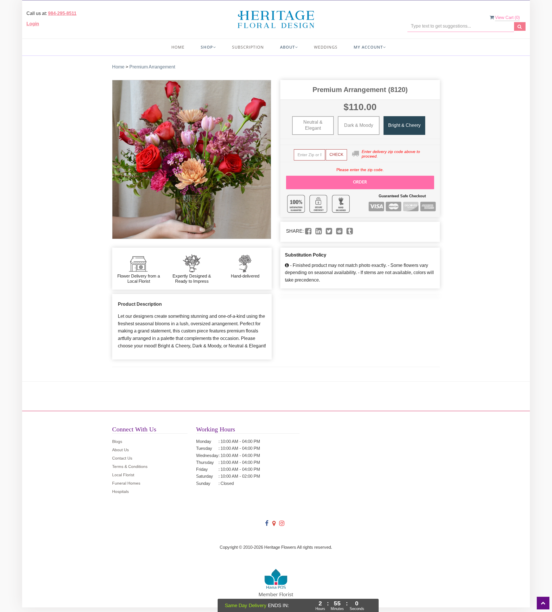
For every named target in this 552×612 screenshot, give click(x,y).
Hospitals (120, 491)
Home (178, 47)
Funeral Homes (126, 483)
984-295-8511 (62, 13)
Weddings (326, 47)
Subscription (248, 47)
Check (336, 154)
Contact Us (122, 458)
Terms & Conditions (129, 466)
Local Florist (123, 475)
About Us (120, 449)
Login (32, 23)
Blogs (117, 441)
